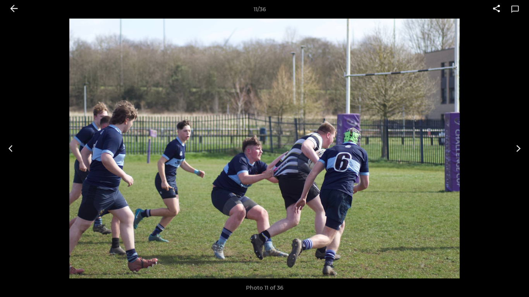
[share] (496, 9)
